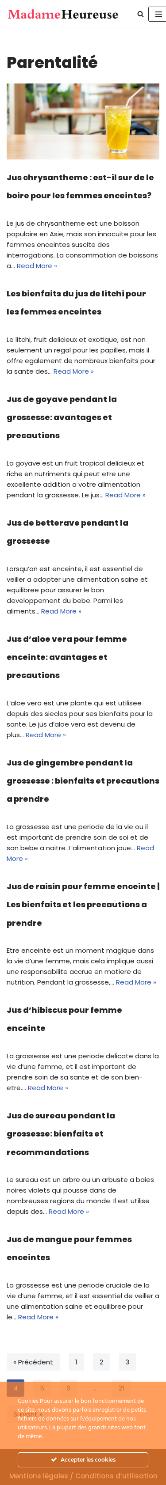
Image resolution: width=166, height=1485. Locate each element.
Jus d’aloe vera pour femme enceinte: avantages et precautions (67, 657)
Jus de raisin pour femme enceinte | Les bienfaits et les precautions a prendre (83, 904)
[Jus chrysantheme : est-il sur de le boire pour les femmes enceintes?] (83, 121)
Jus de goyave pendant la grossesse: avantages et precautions (62, 417)
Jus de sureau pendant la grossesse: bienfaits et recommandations (61, 1134)
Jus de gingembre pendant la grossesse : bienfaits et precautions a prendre (83, 781)
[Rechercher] (140, 14)
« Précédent (33, 1362)
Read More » (37, 265)
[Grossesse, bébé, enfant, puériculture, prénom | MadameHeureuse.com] (63, 14)
